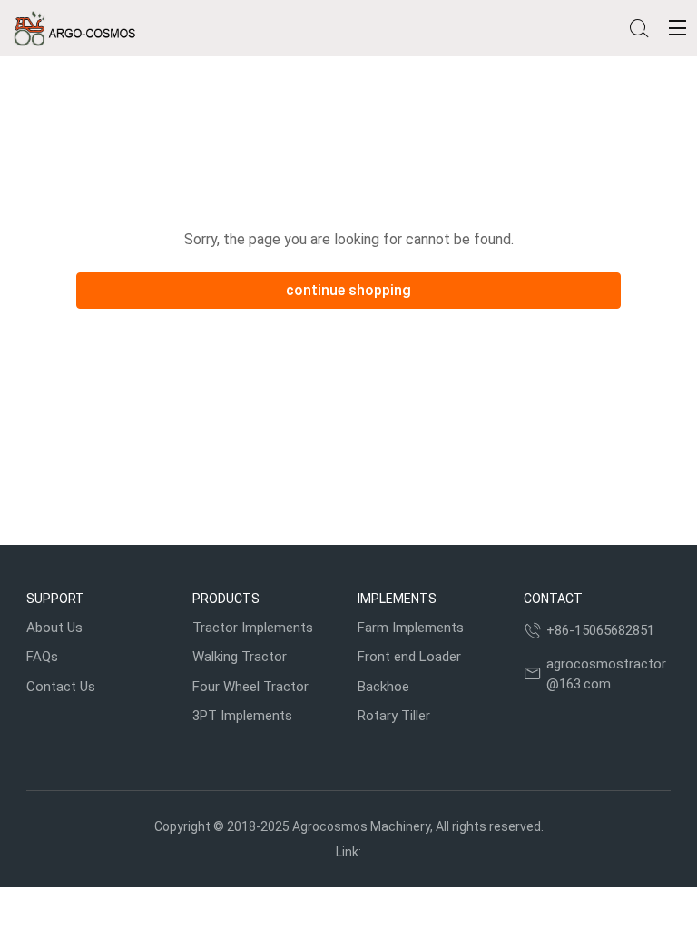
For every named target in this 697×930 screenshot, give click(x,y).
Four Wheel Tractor (250, 686)
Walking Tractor (239, 656)
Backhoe (383, 686)
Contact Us (60, 686)
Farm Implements (411, 627)
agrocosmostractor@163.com (606, 674)
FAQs (42, 656)
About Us (54, 627)
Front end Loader (409, 656)
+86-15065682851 (600, 630)
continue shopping (348, 290)
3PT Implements (242, 715)
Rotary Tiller (394, 715)
